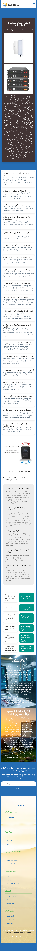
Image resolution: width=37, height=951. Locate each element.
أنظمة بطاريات (10, 817)
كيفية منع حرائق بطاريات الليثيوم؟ (14, 382)
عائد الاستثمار (9, 923)
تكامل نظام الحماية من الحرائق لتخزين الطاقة (10, 628)
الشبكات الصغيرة (10, 871)
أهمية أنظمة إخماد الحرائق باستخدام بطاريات (18, 205)
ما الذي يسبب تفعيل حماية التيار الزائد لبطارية (18, 257)
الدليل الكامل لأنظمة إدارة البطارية (14, 191)
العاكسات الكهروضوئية (12, 896)
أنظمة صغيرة (9, 876)
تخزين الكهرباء (9, 832)
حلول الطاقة (9, 840)
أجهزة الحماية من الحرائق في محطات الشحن (18, 370)
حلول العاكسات (10, 903)
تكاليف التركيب (10, 919)
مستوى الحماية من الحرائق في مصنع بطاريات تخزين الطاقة (10, 648)
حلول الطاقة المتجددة (12, 864)
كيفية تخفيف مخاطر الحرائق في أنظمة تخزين (18, 396)
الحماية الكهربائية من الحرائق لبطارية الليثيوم (15, 30)
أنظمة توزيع (9, 844)
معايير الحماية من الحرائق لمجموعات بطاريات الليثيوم (9, 607)
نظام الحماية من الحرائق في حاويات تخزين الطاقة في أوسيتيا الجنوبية (26, 638)
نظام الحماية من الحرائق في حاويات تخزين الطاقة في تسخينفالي (26, 618)
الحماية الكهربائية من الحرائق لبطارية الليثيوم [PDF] (16, 471)
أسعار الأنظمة (10, 916)
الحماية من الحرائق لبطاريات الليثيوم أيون (17, 342)
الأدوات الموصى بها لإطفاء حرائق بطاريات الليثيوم (17, 326)
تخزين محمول (10, 837)
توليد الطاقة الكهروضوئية (13, 852)
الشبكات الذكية (10, 880)
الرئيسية (31, 30)
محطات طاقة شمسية (12, 860)
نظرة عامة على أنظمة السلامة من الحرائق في (17, 174)
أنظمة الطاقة (9, 900)
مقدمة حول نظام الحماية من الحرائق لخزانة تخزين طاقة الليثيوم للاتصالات (10, 597)
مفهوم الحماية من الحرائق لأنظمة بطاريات (17, 269)
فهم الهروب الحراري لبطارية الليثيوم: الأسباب (18, 356)
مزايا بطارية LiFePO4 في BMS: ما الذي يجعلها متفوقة (16, 218)
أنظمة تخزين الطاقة (11, 812)
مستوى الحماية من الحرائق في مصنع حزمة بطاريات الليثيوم (26, 596)
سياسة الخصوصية (18, 932)
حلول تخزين (9, 824)
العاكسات (8, 891)
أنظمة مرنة (9, 820)
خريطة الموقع (9, 932)
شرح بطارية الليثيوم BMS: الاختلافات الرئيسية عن (18, 234)
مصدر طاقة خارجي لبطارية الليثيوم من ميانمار (26, 648)
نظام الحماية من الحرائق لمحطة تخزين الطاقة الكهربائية (26, 607)
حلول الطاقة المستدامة (12, 883)
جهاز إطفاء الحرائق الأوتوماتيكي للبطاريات (17, 245)
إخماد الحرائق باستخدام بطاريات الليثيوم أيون (18, 297)
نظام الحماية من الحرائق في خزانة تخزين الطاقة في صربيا (9, 638)
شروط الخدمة (28, 932)
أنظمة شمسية (10, 857)
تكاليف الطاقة (9, 911)
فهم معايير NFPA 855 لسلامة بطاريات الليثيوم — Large (16, 425)
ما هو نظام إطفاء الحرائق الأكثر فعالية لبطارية (18, 311)
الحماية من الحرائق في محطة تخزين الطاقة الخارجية (10, 617)
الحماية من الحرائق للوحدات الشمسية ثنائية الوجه (26, 628)
